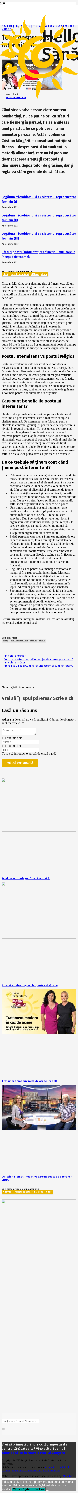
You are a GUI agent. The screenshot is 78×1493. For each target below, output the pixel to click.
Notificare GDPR (51, 1470)
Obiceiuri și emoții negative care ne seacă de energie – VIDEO (37, 1178)
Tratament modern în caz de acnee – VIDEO (29, 1081)
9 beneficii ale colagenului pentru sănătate (30, 985)
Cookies (39, 1489)
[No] (47, 1490)
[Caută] (3, 1428)
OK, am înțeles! (22, 1489)
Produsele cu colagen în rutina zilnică (26, 878)
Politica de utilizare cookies (27, 1470)
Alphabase (69, 1476)
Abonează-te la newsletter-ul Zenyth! (33, 1453)
